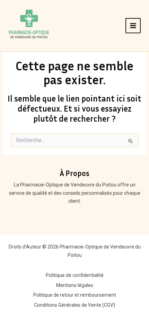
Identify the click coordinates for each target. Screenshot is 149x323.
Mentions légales (74, 285)
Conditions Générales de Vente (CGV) (74, 305)
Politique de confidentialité (75, 275)
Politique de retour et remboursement (74, 295)
